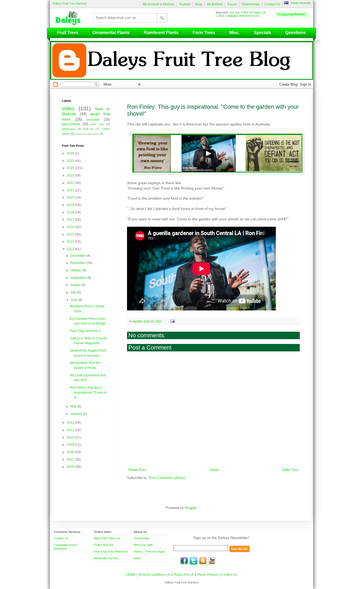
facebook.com (184, 561)
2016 (71, 227)
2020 (71, 197)
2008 (71, 452)
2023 (71, 175)
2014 (71, 241)
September (78, 278)
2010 (71, 437)
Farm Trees (204, 32)
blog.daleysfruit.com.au (203, 561)
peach (95, 133)
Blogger (190, 508)
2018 (71, 212)
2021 (71, 190)
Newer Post (137, 470)
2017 (71, 219)
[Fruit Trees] (69, 18)
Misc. (234, 32)
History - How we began (149, 551)
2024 (71, 168)
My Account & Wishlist (158, 4)
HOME (131, 575)
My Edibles (215, 4)
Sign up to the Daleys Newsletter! (221, 538)
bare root (97, 124)
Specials (262, 32)
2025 (71, 161)
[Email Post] (172, 321)
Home (214, 470)
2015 (71, 234)
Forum (232, 4)
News (137, 558)
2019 (71, 205)
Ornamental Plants (111, 32)
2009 (71, 445)
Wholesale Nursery (106, 558)
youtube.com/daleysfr (212, 561)
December (78, 256)
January (76, 414)
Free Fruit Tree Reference (111, 551)
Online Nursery (103, 544)
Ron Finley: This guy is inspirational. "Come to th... (88, 392)
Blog (198, 4)
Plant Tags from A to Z (85, 331)
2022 (71, 183)
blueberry (80, 133)
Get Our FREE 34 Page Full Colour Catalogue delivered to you (240, 14)
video (68, 108)
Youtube (185, 4)
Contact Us (272, 4)
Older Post (290, 470)
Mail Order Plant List (107, 538)
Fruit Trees (67, 32)
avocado (92, 119)
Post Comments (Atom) (167, 478)
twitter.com (193, 561)
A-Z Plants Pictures (205, 575)
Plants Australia (300, 3)
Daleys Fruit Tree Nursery (70, 3)
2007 (71, 459)
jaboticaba (68, 129)
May (73, 406)
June (74, 300)
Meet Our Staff (143, 544)
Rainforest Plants (161, 32)
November (78, 263)
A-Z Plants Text (178, 575)
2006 (71, 467)
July (73, 292)
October (76, 270)
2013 (71, 249)
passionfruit (71, 124)
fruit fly (88, 129)
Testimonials (251, 4)
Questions (295, 32)
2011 (71, 430)
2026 (71, 153)
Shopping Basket (291, 14)
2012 (71, 422)
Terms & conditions (152, 575)
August (75, 285)
